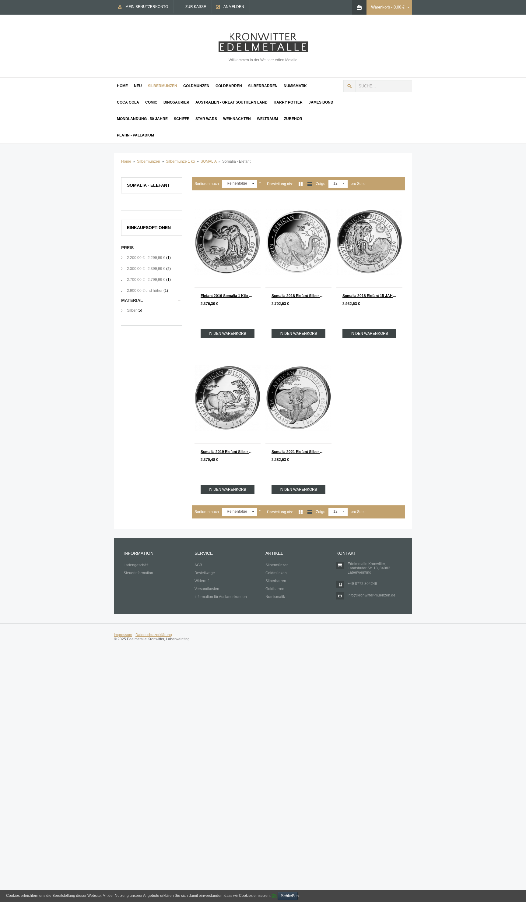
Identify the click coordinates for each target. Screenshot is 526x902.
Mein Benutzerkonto (146, 7)
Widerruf (202, 581)
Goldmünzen (276, 573)
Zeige (320, 184)
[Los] (349, 86)
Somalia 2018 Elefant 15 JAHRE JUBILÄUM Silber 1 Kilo (372, 296)
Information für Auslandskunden (221, 597)
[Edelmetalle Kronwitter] (263, 35)
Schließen (289, 895)
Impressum (123, 635)
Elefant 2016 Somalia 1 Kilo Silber (230, 296)
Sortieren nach (207, 184)
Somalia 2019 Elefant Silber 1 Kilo (230, 452)
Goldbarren (274, 589)
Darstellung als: (280, 184)
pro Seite (358, 184)
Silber (132, 310)
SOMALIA (208, 161)
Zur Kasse (195, 7)
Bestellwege (205, 573)
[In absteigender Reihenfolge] (260, 184)
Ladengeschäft (136, 565)
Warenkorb (380, 7)
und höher (145, 290)
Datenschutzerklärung (153, 635)
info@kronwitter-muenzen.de (371, 595)
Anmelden (233, 7)
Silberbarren (275, 581)
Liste (309, 184)
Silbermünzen (148, 161)
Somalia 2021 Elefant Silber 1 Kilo (301, 452)
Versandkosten (207, 589)
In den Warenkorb (227, 333)
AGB (198, 565)
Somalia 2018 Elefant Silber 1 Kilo (301, 296)
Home (126, 161)
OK (274, 895)
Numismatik (275, 597)
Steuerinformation (138, 573)
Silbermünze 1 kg (180, 161)
